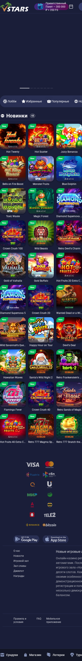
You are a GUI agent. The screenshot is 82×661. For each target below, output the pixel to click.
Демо (5, 123)
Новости (18, 555)
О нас (16, 550)
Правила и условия (19, 618)
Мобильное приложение (53, 618)
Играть (13, 148)
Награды (18, 576)
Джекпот (18, 571)
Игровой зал (21, 560)
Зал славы (19, 565)
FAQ (39, 618)
